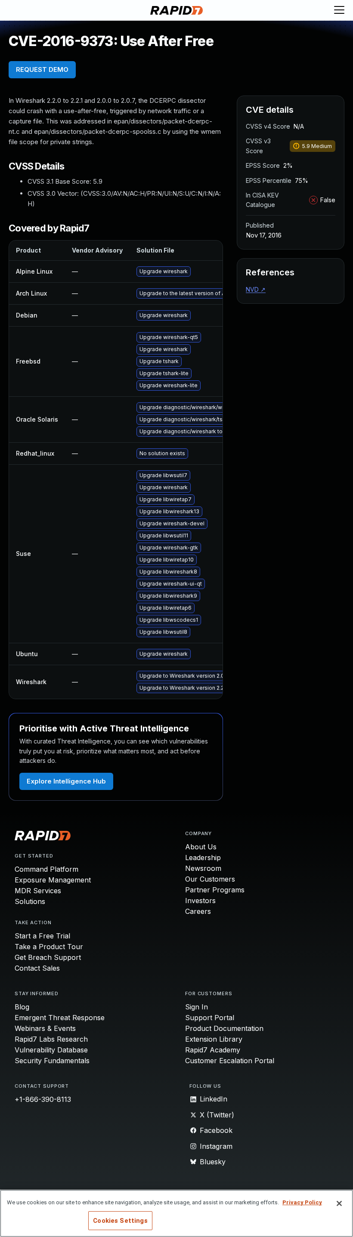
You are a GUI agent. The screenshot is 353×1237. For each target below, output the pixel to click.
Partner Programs (215, 889)
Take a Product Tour (49, 946)
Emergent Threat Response (60, 1017)
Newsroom (203, 868)
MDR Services (38, 890)
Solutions (30, 901)
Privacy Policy (302, 1202)
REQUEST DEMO (42, 69)
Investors (200, 900)
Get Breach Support (48, 957)
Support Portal (209, 1017)
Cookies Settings (120, 1221)
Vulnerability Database (51, 1050)
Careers (198, 911)
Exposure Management (53, 880)
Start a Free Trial (42, 936)
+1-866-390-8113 (43, 1099)
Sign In (196, 1007)
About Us (201, 846)
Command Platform (46, 869)
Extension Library (213, 1039)
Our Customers (210, 879)
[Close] (339, 1203)
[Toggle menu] (339, 10)
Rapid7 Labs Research (51, 1039)
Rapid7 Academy (212, 1050)
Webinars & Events (45, 1028)
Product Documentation (224, 1028)
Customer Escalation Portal (229, 1060)
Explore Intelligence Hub (66, 781)
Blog (22, 1007)
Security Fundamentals (52, 1060)
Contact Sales (37, 968)
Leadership (203, 857)
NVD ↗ (256, 289)
